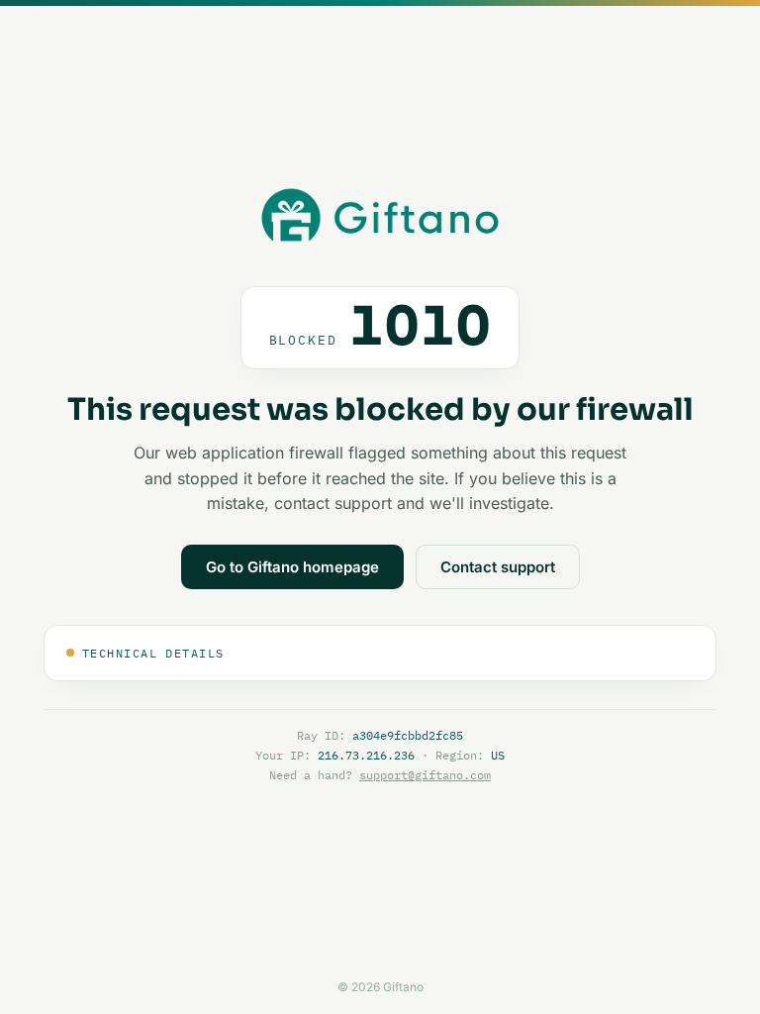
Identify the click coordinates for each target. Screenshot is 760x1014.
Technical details (153, 653)
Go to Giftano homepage (292, 567)
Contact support (497, 567)
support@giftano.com (425, 774)
